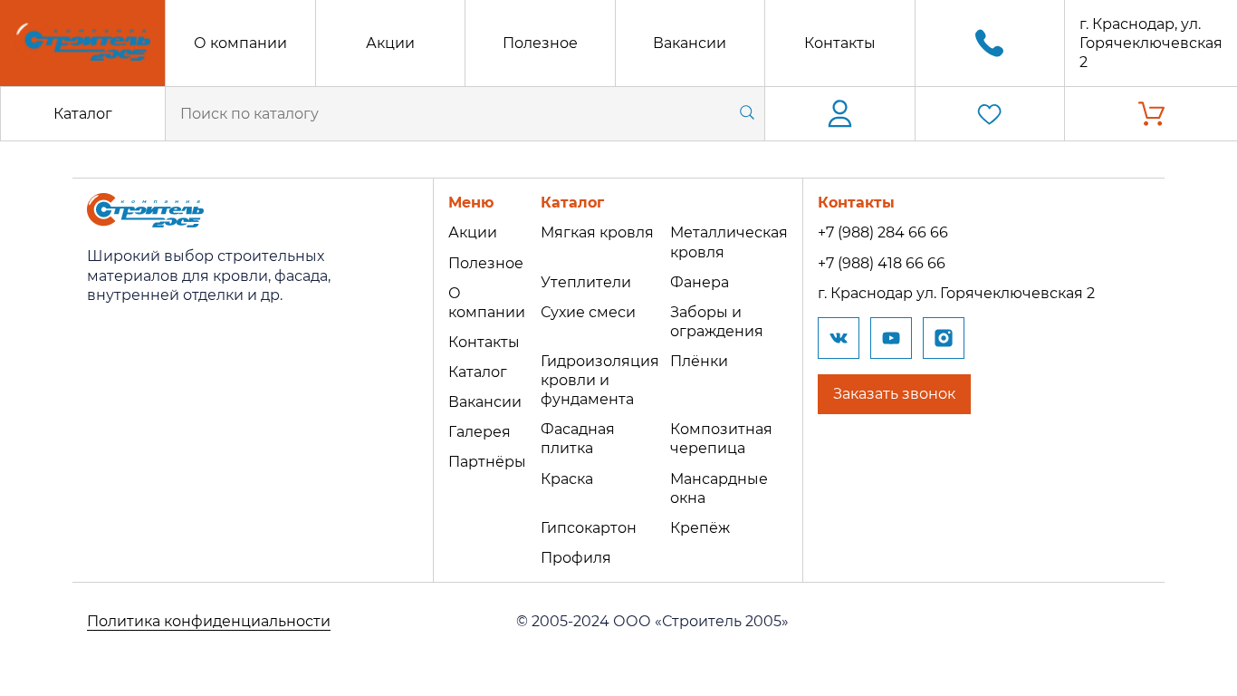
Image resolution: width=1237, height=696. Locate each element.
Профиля (576, 557)
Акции (390, 43)
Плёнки (699, 361)
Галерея (479, 431)
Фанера (699, 282)
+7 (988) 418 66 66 (881, 263)
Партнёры (487, 461)
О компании (240, 43)
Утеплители (586, 282)
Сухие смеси (588, 312)
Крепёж (700, 527)
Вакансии (689, 43)
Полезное (540, 43)
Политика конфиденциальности (209, 621)
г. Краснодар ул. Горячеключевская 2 (956, 293)
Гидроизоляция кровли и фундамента (600, 380)
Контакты (840, 43)
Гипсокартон (589, 527)
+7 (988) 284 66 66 (883, 232)
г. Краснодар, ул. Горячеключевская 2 (1151, 43)
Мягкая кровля (597, 232)
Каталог (82, 113)
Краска (567, 479)
